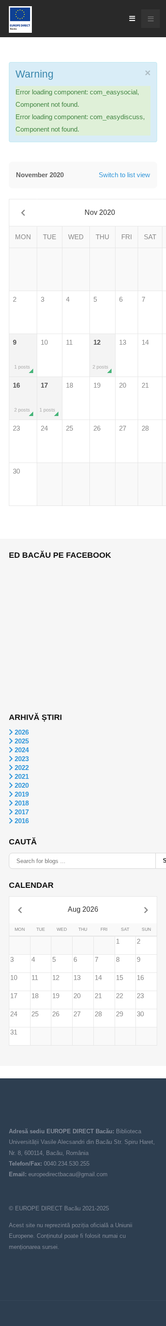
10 (44, 342)
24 (44, 428)
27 (122, 428)
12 (100, 353)
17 (47, 396)
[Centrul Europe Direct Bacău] (20, 19)
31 (13, 1032)
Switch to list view (124, 175)
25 (69, 428)
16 (21, 396)
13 (122, 342)
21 (145, 385)
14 (145, 342)
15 (119, 977)
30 (16, 471)
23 (16, 428)
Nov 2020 (100, 212)
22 (119, 995)
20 (122, 385)
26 (96, 428)
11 (69, 342)
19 (96, 385)
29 (119, 1014)
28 (145, 428)
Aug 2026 (83, 909)
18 (69, 385)
